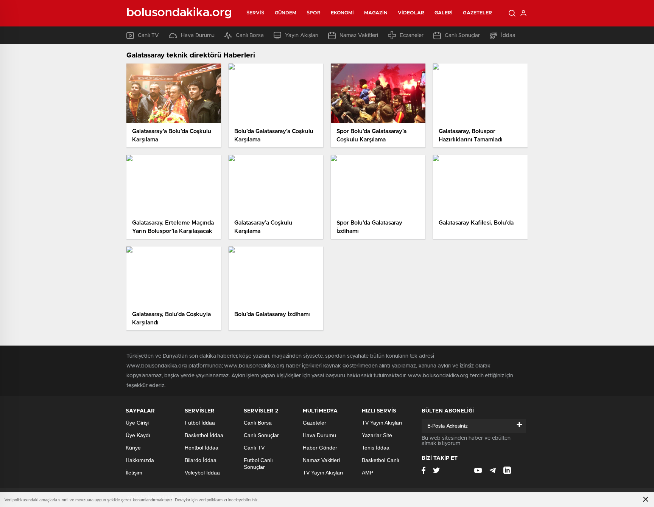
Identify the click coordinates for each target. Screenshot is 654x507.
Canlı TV (148, 35)
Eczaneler (412, 35)
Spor (313, 13)
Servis (255, 13)
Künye (133, 448)
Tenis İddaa (375, 448)
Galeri (443, 13)
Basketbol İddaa (204, 435)
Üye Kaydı (138, 435)
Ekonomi (342, 13)
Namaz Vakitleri (358, 35)
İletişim (134, 473)
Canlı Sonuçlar (462, 35)
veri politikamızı (213, 500)
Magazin (376, 13)
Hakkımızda (140, 460)
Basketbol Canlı (380, 460)
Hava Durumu (198, 35)
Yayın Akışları (301, 35)
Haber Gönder (320, 448)
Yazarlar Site (377, 435)
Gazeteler (477, 13)
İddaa (508, 35)
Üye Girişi (137, 423)
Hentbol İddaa (201, 448)
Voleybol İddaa (202, 473)
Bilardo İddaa (200, 460)
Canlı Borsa (250, 35)
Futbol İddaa (200, 423)
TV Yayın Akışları (323, 473)
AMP (367, 473)
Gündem (286, 13)
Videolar (411, 13)
